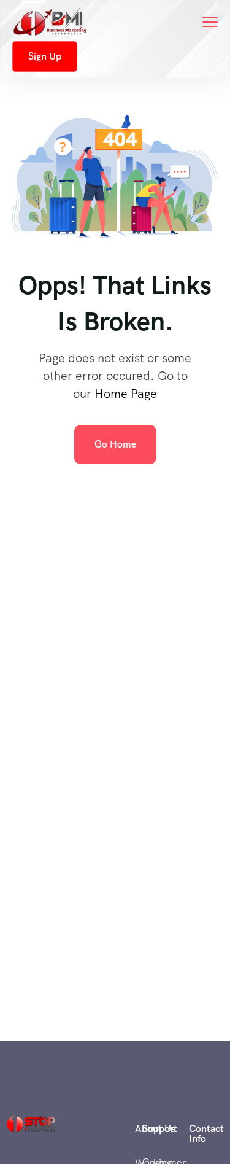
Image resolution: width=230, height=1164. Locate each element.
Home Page (125, 394)
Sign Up (44, 56)
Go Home (115, 444)
